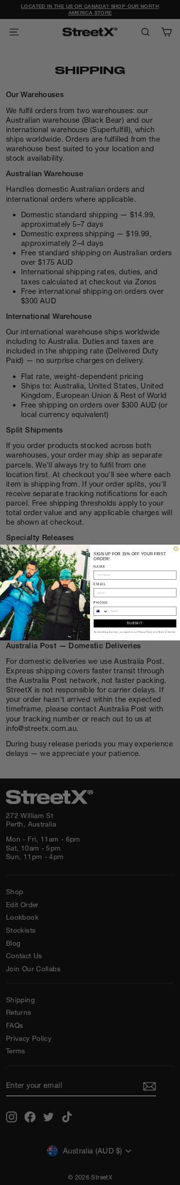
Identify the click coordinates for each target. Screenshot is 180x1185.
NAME (100, 566)
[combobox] (101, 611)
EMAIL (100, 584)
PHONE (101, 602)
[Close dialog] (176, 548)
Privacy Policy (145, 632)
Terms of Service (167, 632)
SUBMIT (135, 623)
